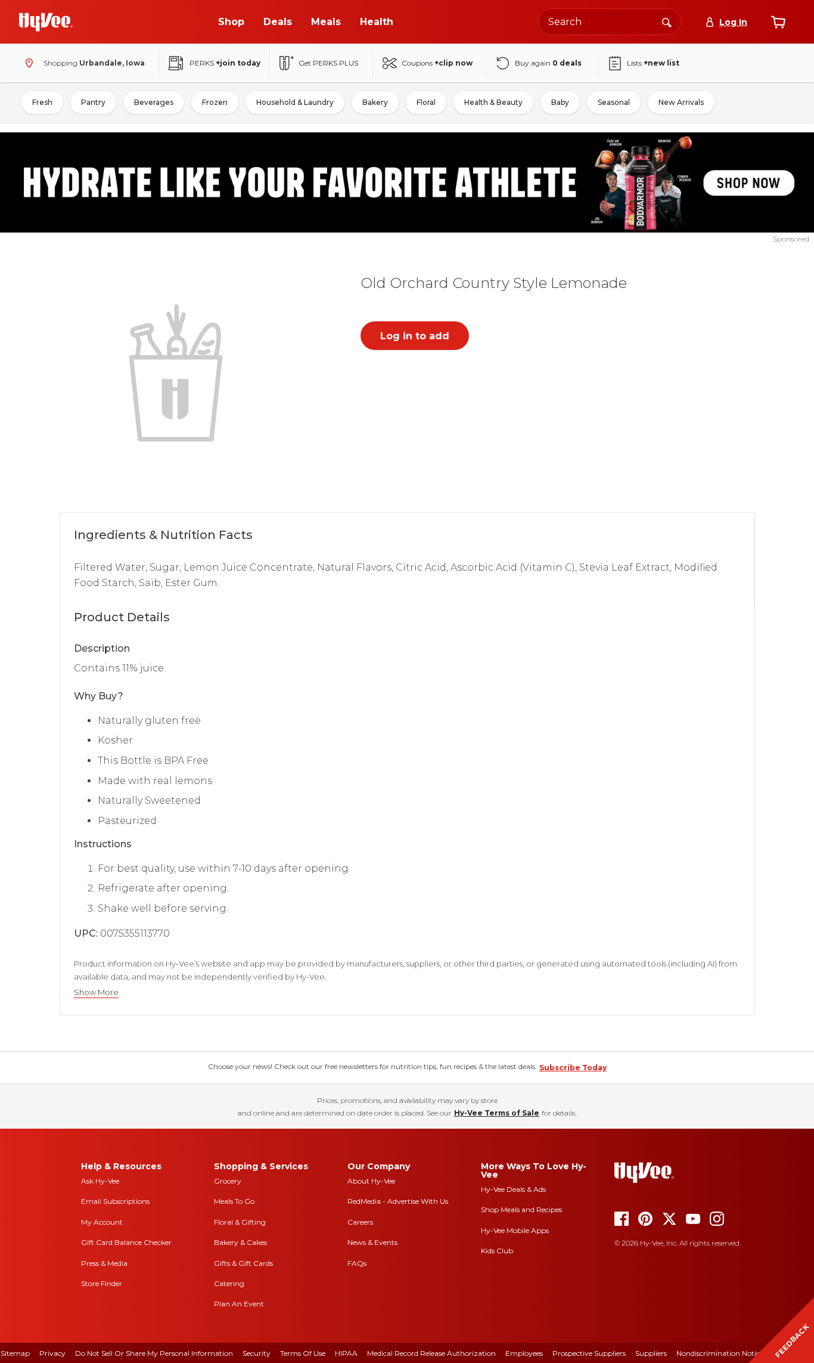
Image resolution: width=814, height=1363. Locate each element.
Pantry (93, 102)
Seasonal (614, 102)
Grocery (227, 1180)
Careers (360, 1222)
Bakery (375, 102)
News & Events (372, 1242)
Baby (560, 102)
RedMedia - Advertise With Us (397, 1201)
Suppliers (651, 1353)
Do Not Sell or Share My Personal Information (154, 1353)
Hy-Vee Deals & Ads (513, 1189)
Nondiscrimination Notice (719, 1353)
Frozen (215, 102)
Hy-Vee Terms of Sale (496, 1112)
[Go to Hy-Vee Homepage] (46, 22)
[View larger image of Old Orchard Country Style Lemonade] (178, 371)
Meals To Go (234, 1201)
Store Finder (101, 1283)
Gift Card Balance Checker (126, 1242)
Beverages (153, 102)
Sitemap (15, 1353)
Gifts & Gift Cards (243, 1263)
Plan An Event (239, 1303)
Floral (426, 102)
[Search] (667, 21)
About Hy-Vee (371, 1180)
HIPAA (346, 1353)
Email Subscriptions (115, 1201)
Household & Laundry (295, 102)
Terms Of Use (302, 1353)
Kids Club (497, 1250)
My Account (102, 1222)
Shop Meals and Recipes (521, 1209)
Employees (524, 1353)
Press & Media (104, 1263)
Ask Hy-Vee (100, 1180)
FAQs (356, 1263)
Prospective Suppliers (589, 1353)
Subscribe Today (573, 1067)
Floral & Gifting (240, 1222)
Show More (96, 992)
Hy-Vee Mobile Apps (515, 1230)
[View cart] (778, 22)
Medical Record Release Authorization (431, 1353)
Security (257, 1353)
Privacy (52, 1353)
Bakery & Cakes (240, 1242)
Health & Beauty (493, 102)
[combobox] (609, 21)
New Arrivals (681, 102)
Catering (229, 1283)
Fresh (42, 102)
